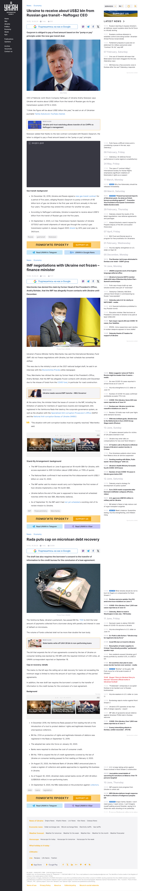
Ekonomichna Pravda (51, 370)
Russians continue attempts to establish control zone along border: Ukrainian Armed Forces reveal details (120, 36)
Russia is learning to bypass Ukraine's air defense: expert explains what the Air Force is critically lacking (121, 28)
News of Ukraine (36, 821)
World (6, 32)
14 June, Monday (113, 266)
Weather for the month (100, 833)
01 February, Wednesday (117, 243)
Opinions (7, 42)
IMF (29, 511)
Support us (121, 13)
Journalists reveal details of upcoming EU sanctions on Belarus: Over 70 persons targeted (120, 775)
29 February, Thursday (116, 209)
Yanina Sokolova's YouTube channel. (50, 114)
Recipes (37, 858)
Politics (7, 26)
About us (57, 885)
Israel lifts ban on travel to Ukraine (122, 642)
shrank (73, 228)
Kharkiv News (61, 821)
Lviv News (72, 821)
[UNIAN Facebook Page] (63, 864)
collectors (94, 785)
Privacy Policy (45, 885)
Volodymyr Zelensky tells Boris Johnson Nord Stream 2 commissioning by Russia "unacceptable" (119, 294)
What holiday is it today (39, 845)
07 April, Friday (112, 231)
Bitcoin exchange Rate (69, 827)
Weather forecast (36, 833)
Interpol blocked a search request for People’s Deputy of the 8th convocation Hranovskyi (120, 224)
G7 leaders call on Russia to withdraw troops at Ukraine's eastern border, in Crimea (120, 447)
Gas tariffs (97, 827)
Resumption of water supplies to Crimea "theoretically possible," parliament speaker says (120, 648)
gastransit (41, 237)
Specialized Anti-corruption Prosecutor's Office (71, 413)
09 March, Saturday (114, 191)
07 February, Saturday (116, 52)
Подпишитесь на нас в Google (54, 26)
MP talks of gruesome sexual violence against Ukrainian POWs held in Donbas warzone (120, 715)
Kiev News (81, 821)
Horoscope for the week (85, 839)
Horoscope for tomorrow (66, 839)
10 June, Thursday (114, 782)
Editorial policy (70, 885)
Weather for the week (71, 833)
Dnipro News (49, 821)
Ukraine (7, 24)
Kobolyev (52, 237)
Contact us (8, 51)
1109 (82, 620)
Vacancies (8, 49)
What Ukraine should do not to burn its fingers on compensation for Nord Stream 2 (120, 593)
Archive (7, 46)
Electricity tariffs (85, 827)
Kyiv (5, 34)
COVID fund (62, 382)
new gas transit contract (86, 196)
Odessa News (92, 821)
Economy (7, 29)
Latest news (112, 21)
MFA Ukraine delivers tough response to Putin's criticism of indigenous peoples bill (121, 795)
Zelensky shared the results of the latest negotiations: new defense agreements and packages (120, 216)
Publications (8, 39)
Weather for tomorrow (53, 833)
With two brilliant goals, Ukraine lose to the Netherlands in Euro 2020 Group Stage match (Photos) (120, 421)
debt (30, 790)
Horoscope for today (47, 839)
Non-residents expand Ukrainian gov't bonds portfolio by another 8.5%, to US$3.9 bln (120, 656)
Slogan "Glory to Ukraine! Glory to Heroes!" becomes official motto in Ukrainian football (119, 679)
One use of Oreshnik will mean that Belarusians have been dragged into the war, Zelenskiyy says (120, 59)
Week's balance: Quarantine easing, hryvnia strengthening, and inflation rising (120, 512)
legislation (47, 790)
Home (6, 19)
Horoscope (34, 839)
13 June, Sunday (112, 427)
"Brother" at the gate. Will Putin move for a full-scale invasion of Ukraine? (119, 671)
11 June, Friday (112, 618)
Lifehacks (33, 852)
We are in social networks (89, 885)
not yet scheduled (72, 502)
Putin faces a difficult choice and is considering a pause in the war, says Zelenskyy (119, 145)
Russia (30, 237)
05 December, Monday (116, 254)
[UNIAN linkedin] (72, 864)
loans (37, 790)
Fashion (54, 858)
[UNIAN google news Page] (76, 864)
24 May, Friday (112, 163)
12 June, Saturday (113, 478)
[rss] (89, 864)
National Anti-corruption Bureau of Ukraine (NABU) (55, 416)
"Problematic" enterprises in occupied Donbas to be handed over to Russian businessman (120, 688)
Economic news (36, 827)
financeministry (41, 511)
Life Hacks (45, 858)
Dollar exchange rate (52, 827)
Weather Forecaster (117, 833)
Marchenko (55, 511)
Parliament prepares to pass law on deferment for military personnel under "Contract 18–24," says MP (119, 45)
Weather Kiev (85, 833)
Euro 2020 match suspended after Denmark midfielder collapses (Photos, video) (119, 492)
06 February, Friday (114, 152)
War (5, 21)
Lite (30, 858)
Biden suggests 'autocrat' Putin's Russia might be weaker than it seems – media (119, 375)
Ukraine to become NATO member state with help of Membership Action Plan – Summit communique (120, 279)
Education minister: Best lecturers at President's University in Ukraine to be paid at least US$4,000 (120, 314)
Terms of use (31, 885)
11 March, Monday (113, 179)
